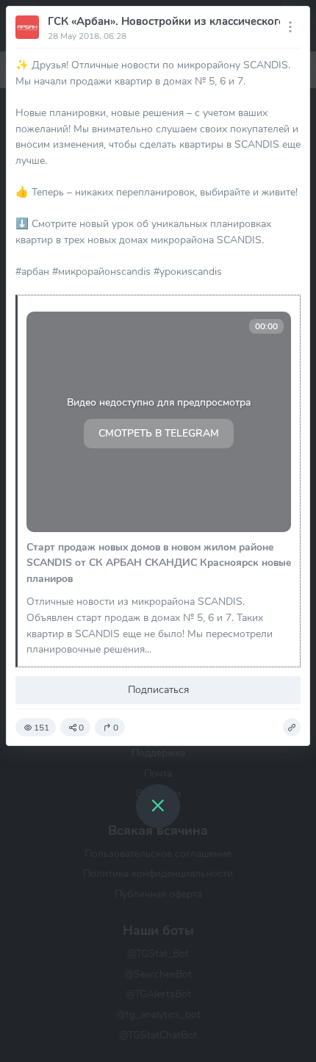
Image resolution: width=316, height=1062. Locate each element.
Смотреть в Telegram (158, 433)
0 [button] (81, 727)
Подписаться (158, 689)
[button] (292, 727)
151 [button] (41, 727)
